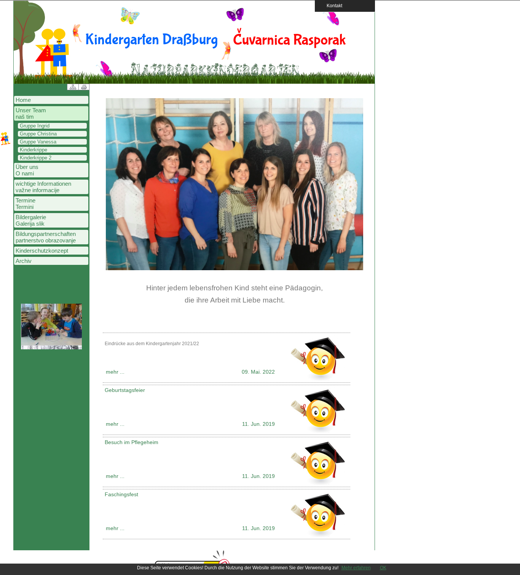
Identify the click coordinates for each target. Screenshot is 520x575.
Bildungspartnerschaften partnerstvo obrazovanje (46, 237)
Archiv (24, 261)
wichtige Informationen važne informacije (43, 186)
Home (23, 100)
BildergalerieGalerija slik (31, 220)
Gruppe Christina (38, 134)
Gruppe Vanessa (38, 142)
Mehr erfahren (356, 567)
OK (383, 567)
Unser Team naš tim (31, 113)
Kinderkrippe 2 (35, 158)
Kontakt (332, 5)
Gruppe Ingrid (34, 126)
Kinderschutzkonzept (42, 250)
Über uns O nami (27, 170)
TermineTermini (25, 203)
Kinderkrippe (33, 150)
